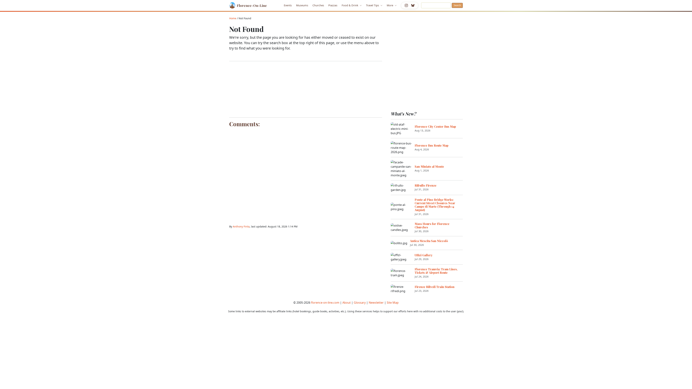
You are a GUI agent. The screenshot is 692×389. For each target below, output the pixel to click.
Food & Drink (350, 5)
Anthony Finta (241, 226)
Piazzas (332, 5)
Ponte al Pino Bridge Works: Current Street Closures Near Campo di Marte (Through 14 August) (435, 205)
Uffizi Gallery (423, 255)
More (390, 5)
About (346, 303)
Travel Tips (373, 5)
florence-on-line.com (325, 303)
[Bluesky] (412, 5)
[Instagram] (406, 5)
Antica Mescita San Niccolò (429, 241)
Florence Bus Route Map (431, 145)
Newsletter (376, 303)
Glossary (360, 303)
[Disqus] (305, 174)
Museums (302, 5)
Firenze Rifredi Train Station (434, 287)
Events (288, 5)
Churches (318, 5)
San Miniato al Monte (429, 166)
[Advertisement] (305, 89)
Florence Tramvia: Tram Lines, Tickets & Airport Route (436, 270)
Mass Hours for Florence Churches (432, 225)
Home (232, 18)
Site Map (393, 303)
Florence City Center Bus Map (435, 126)
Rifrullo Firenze (425, 185)
